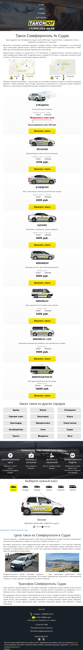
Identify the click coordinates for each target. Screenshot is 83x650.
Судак (70, 430)
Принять (7, 649)
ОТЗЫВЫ (41, 13)
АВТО (41, 9)
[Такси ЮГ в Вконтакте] (40, 639)
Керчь (70, 417)
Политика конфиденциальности (41, 631)
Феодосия (43, 436)
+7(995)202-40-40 (41, 29)
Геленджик (70, 410)
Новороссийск (43, 423)
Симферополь (16, 430)
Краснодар (16, 423)
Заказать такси (42, 131)
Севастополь (70, 423)
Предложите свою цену (42, 118)
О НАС (41, 5)
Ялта (70, 436)
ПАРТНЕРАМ (41, 18)
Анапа (43, 410)
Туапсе (15, 436)
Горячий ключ (16, 417)
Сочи (43, 430)
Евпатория (43, 417)
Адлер (16, 410)
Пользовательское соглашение (42, 628)
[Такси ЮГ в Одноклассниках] (43, 639)
